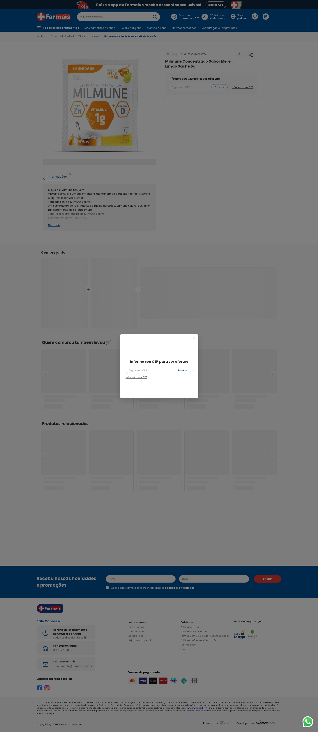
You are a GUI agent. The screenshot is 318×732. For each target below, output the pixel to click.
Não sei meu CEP (136, 377)
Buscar (183, 370)
